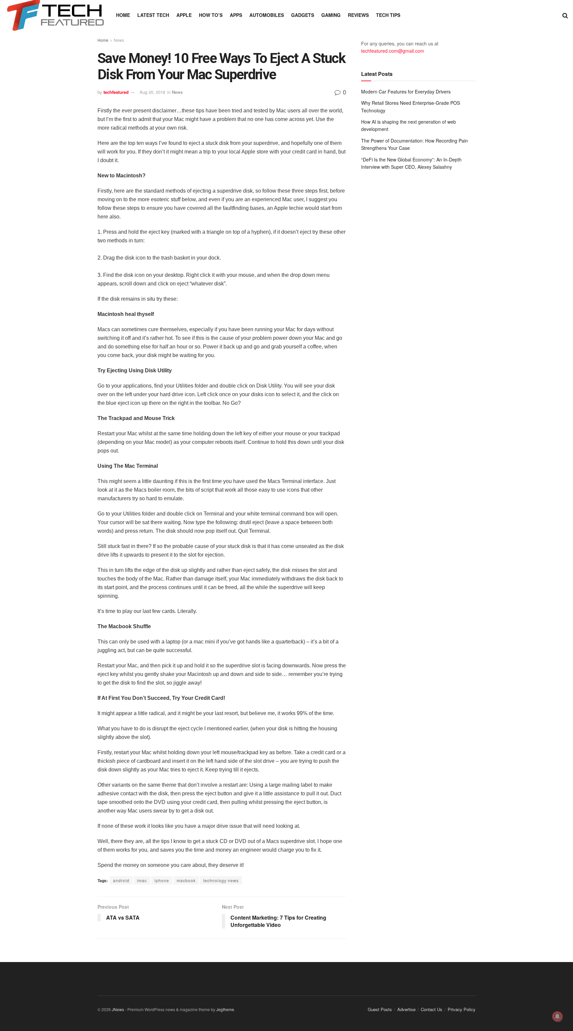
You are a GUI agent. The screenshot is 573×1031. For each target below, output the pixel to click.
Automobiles (266, 15)
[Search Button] (565, 15)
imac (142, 880)
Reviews (358, 15)
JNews (118, 1009)
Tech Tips (388, 15)
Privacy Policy (462, 1009)
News (119, 40)
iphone (162, 880)
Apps (236, 15)
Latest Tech (153, 15)
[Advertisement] (418, 230)
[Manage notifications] (557, 1016)
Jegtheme (225, 1009)
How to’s (211, 15)
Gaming (331, 15)
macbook (186, 880)
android (121, 880)
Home (123, 15)
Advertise (406, 1009)
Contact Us (431, 1009)
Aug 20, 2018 (152, 92)
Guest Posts (380, 1009)
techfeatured (116, 92)
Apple (184, 15)
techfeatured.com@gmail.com (392, 50)
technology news (221, 880)
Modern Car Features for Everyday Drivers (406, 91)
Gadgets (302, 15)
